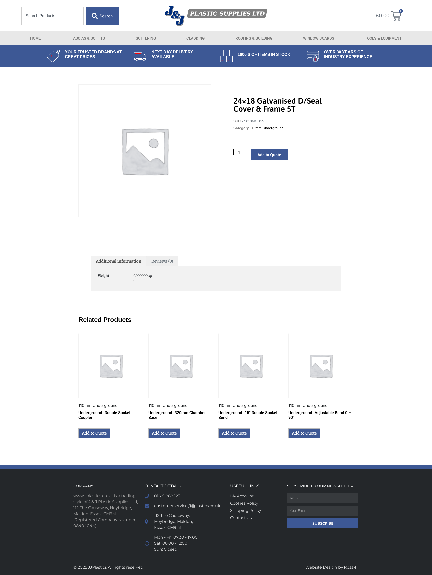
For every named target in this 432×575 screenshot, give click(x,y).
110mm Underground (267, 128)
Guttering (146, 38)
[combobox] (53, 16)
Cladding (195, 38)
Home (35, 38)
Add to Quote (269, 154)
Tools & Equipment (383, 38)
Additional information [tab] (119, 261)
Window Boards (318, 38)
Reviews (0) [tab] (162, 261)
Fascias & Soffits (88, 38)
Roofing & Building (254, 38)
